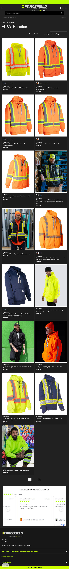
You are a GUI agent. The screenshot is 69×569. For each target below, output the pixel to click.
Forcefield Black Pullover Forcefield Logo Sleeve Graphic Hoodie (17, 367)
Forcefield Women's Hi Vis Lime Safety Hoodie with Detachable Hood (16, 419)
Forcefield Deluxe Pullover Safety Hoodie (15, 88)
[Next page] (39, 479)
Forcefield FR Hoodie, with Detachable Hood (16, 254)
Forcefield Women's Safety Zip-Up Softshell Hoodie (49, 419)
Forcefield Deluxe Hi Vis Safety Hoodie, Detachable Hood (14, 144)
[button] (34, 567)
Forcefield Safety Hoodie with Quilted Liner (49, 144)
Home (3, 22)
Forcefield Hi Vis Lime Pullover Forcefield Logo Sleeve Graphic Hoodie (50, 311)
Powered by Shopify (25, 545)
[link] (34, 519)
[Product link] (18, 66)
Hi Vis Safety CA (13, 545)
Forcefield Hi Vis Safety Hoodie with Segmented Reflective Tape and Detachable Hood (50, 258)
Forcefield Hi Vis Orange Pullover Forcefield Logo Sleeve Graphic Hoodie (49, 367)
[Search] (62, 13)
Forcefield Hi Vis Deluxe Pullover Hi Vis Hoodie (16, 470)
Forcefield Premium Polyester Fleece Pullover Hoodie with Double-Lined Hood (16, 314)
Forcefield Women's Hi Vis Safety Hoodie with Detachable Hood (16, 197)
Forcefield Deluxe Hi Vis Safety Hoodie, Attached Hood (47, 88)
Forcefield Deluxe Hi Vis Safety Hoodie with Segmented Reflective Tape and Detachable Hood (49, 201)
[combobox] (34, 13)
